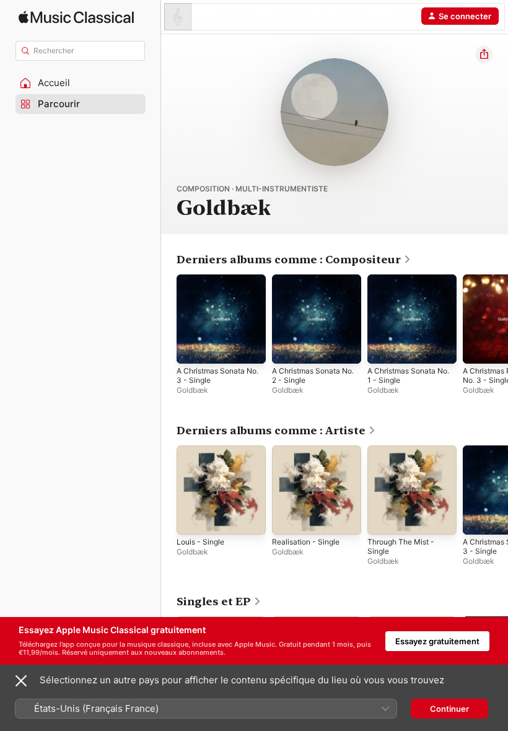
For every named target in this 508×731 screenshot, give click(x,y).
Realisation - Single (305, 541)
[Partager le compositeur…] (484, 54)
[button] (80, 83)
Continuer (449, 709)
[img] (76, 17)
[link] (294, 259)
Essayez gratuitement (437, 641)
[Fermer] (21, 680)
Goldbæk (192, 390)
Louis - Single (200, 541)
